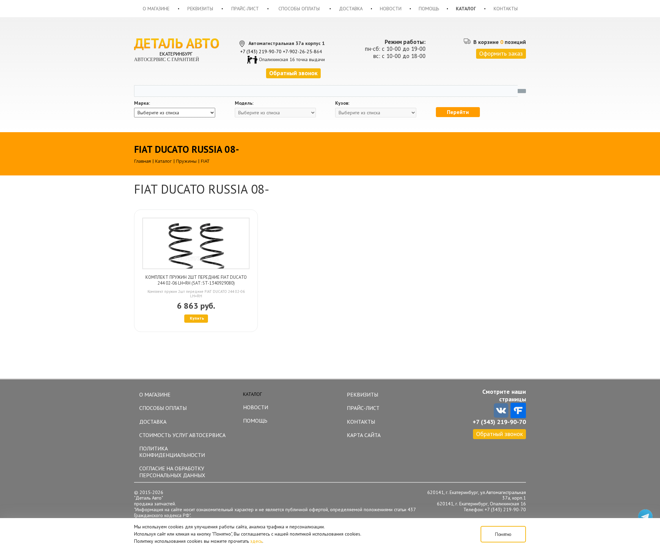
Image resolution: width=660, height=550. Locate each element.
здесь (256, 541)
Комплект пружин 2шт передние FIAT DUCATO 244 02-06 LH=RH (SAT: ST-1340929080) (196, 280)
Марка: (142, 103)
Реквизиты (200, 8)
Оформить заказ (501, 53)
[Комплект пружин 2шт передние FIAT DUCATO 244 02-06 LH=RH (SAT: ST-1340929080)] (196, 243)
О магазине (156, 8)
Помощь (429, 8)
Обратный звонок (499, 434)
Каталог (466, 8)
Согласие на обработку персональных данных (172, 471)
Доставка (351, 8)
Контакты (506, 8)
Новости (391, 8)
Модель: (244, 103)
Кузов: (342, 103)
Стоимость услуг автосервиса (182, 435)
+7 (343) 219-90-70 (261, 51)
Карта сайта (364, 435)
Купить (197, 318)
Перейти (458, 111)
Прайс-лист (245, 8)
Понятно (503, 534)
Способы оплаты (299, 8)
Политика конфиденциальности (172, 451)
